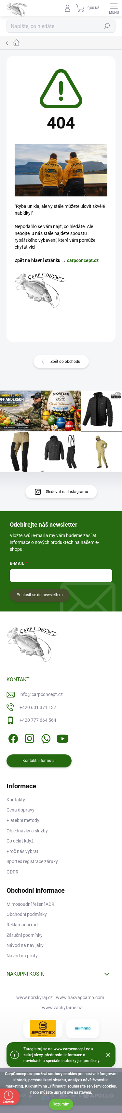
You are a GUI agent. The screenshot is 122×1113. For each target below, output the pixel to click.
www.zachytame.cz (62, 1007)
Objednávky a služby (27, 830)
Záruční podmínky (25, 935)
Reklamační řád (22, 924)
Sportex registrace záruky (32, 861)
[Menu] (114, 8)
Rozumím (61, 1104)
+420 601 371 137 (38, 707)
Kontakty (16, 799)
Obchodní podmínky (27, 914)
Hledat (107, 26)
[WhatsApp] (44, 737)
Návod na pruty (22, 955)
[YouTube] (62, 737)
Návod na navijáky (25, 945)
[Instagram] (28, 737)
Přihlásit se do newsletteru (40, 595)
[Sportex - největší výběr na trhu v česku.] (43, 1028)
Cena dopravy (20, 809)
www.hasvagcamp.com (80, 997)
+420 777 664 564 (38, 720)
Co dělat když (20, 840)
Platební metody (23, 820)
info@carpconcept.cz (41, 694)
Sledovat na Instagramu (67, 491)
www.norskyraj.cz (34, 997)
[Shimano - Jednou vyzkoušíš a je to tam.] (82, 1028)
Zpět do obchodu (65, 361)
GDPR (13, 871)
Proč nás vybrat (22, 851)
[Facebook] (12, 737)
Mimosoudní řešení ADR (30, 904)
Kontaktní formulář (39, 760)
